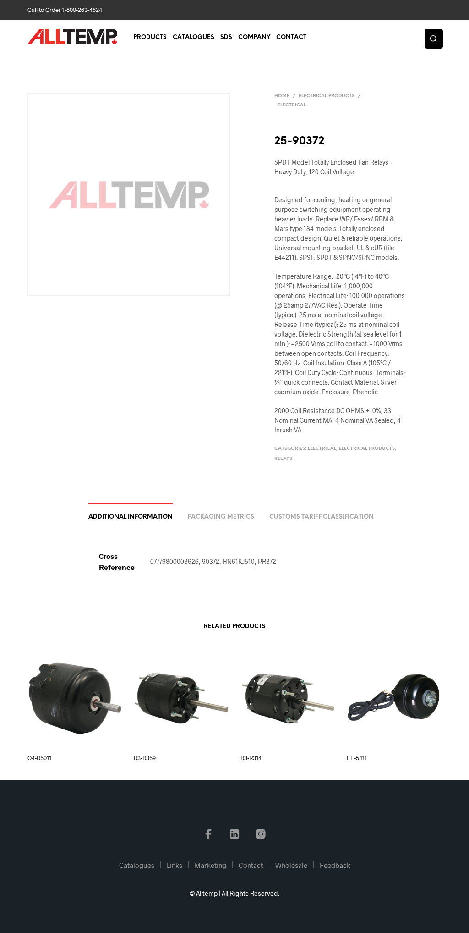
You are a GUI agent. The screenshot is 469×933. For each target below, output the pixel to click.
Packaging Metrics (221, 517)
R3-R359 (145, 758)
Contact (291, 37)
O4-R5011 (39, 758)
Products (150, 37)
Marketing (210, 865)
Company (254, 37)
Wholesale (291, 865)
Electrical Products (326, 96)
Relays (283, 458)
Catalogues (193, 37)
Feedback (335, 865)
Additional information (130, 517)
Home (281, 96)
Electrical (292, 105)
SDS (226, 37)
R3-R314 (251, 758)
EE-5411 (357, 758)
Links (174, 865)
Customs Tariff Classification (321, 517)
